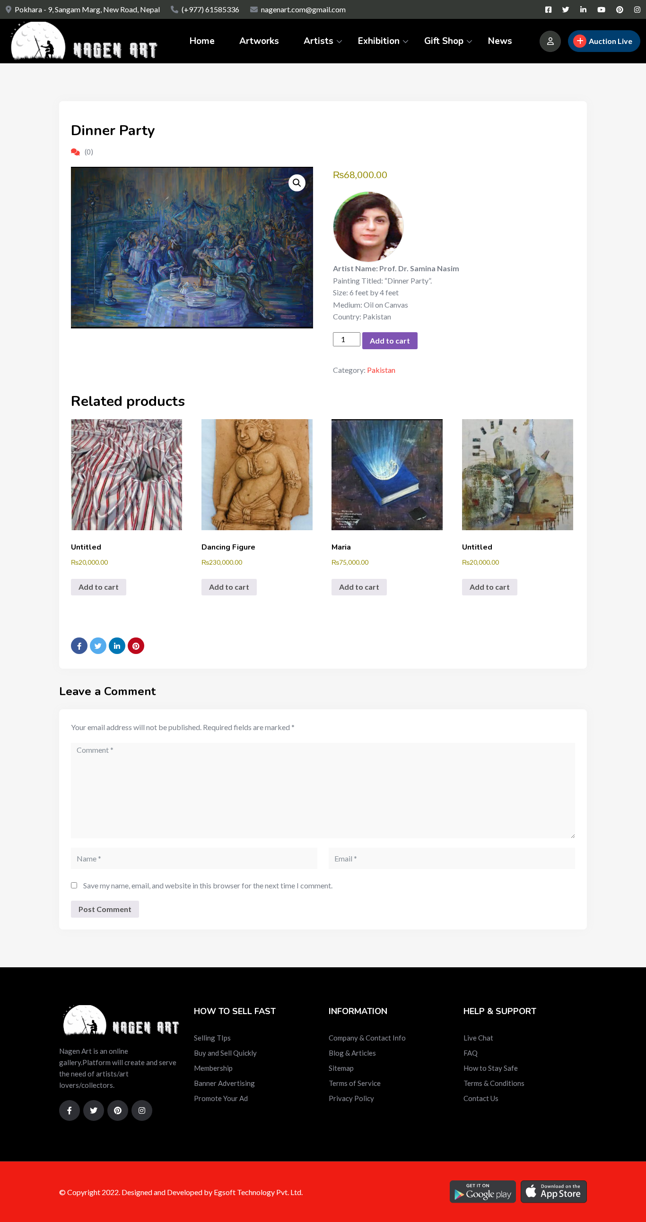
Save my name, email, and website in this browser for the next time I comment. (207, 885)
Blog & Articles (352, 1053)
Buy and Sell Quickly (225, 1053)
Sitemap (341, 1068)
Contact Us (480, 1098)
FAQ (470, 1053)
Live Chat (478, 1037)
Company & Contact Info (367, 1037)
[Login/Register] (550, 41)
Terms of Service (355, 1083)
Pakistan (381, 369)
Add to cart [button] (99, 586)
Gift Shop (443, 41)
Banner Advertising (224, 1083)
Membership (213, 1068)
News (500, 41)
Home (202, 41)
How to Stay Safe (490, 1068)
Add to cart (390, 340)
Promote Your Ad (221, 1098)
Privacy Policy (351, 1098)
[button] (297, 182)
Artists (318, 41)
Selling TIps (212, 1037)
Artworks (259, 41)
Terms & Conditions (493, 1083)
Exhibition (379, 41)
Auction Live (610, 40)
